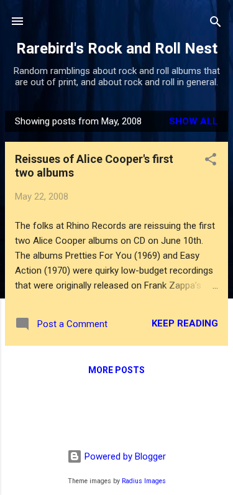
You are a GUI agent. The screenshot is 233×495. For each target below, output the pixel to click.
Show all (193, 121)
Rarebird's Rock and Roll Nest (116, 48)
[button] (210, 160)
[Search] (215, 22)
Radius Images (144, 481)
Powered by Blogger (124, 456)
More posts (116, 370)
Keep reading (185, 323)
